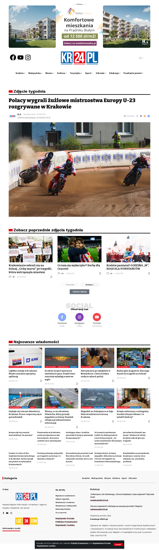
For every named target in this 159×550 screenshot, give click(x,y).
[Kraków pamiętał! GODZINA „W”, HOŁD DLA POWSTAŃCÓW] (128, 249)
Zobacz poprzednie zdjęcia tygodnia (48, 230)
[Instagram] (28, 57)
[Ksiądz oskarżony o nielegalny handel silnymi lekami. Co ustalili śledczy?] (133, 398)
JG (13, 277)
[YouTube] (7, 513)
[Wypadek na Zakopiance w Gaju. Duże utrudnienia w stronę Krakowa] (97, 398)
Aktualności (15, 367)
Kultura (116, 478)
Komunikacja (27, 367)
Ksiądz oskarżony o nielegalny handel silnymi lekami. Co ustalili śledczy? (133, 414)
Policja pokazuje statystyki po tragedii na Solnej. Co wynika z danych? (50, 456)
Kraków (37, 367)
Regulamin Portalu (65, 518)
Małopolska (99, 407)
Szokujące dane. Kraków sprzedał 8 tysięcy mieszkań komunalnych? (79, 435)
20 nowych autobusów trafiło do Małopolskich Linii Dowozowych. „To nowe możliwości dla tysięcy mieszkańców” (108, 438)
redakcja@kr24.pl (99, 500)
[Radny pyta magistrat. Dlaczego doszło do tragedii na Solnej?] (133, 358)
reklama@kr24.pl (98, 509)
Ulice (140, 367)
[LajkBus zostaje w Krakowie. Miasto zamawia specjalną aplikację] (25, 358)
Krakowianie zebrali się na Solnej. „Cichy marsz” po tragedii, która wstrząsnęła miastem (30, 269)
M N (19, 114)
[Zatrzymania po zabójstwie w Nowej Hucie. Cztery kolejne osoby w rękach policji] (97, 358)
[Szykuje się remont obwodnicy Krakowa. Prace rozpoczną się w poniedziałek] (25, 398)
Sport (124, 478)
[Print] (148, 116)
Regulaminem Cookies (46, 546)
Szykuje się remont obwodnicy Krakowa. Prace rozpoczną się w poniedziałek (25, 414)
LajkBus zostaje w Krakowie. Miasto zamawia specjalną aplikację (23, 374)
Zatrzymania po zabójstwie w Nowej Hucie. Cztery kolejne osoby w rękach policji (95, 374)
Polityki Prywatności (80, 543)
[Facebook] (13, 57)
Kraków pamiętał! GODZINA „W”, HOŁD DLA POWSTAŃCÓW (127, 267)
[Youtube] (20, 57)
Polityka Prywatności (66, 522)
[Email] (144, 116)
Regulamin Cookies (65, 525)
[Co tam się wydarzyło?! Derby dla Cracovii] (79, 249)
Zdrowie (133, 478)
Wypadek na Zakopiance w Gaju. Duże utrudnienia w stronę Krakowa (97, 414)
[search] (129, 58)
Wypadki (109, 407)
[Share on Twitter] (141, 116)
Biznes (107, 478)
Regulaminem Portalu (102, 543)
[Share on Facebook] (137, 116)
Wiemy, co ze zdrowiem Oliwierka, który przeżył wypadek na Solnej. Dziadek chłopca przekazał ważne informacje (59, 417)
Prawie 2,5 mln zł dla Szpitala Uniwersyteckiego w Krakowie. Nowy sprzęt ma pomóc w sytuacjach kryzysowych (22, 459)
